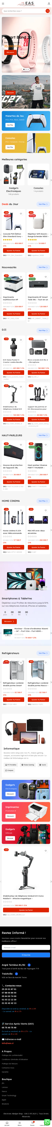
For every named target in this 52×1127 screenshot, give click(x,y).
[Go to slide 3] (28, 69)
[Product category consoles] (38, 179)
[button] (3, 44)
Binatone (5, 1104)
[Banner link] (26, 92)
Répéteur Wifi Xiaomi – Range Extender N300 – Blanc (38, 236)
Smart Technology (9, 1095)
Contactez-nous (8, 1068)
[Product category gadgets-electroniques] (13, 180)
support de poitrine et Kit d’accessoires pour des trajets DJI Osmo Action (37, 410)
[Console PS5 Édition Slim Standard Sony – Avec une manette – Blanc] (13, 221)
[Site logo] (26, 3)
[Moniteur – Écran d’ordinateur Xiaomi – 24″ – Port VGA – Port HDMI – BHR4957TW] (8, 632)
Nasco (4, 1091)
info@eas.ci (8, 1043)
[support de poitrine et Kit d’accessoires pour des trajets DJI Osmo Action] (38, 394)
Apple (4, 1100)
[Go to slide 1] (24, 69)
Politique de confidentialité (12, 1055)
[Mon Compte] (49, 3)
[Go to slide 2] (26, 69)
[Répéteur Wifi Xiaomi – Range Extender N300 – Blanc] (38, 221)
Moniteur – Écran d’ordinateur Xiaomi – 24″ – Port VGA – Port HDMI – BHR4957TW (31, 631)
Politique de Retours (10, 1063)
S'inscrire (26, 955)
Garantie (5, 1072)
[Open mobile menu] (3, 3)
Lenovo (5, 1087)
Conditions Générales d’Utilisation (15, 1059)
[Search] (48, 11)
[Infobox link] (16, 965)
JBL (3, 1083)
